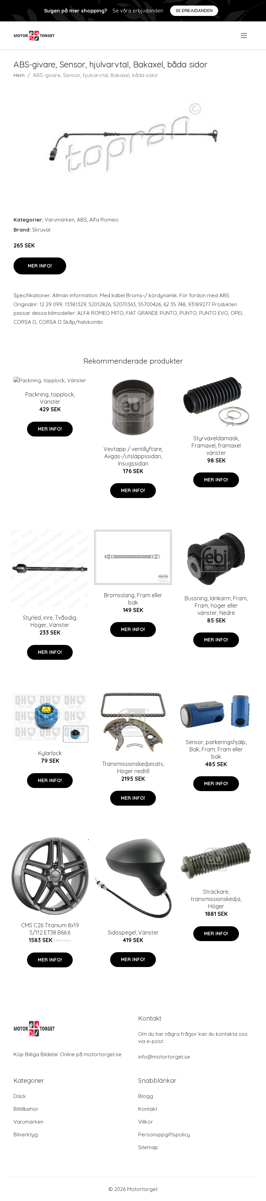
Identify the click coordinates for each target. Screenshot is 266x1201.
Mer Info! (40, 266)
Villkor (145, 1121)
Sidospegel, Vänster (133, 932)
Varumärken (59, 219)
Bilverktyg (26, 1134)
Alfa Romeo (103, 219)
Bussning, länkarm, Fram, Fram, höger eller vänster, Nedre (216, 605)
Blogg (145, 1096)
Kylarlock (50, 753)
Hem (19, 75)
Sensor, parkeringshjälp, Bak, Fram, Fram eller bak (216, 749)
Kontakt (147, 1109)
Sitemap (148, 1147)
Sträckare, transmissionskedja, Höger (216, 899)
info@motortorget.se (164, 1056)
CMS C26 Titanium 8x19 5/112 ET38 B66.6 (50, 929)
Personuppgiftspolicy (164, 1134)
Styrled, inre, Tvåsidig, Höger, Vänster (50, 621)
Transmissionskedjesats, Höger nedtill (133, 767)
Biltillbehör (26, 1109)
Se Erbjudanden (194, 10)
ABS (82, 219)
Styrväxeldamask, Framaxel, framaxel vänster (216, 445)
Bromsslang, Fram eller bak (133, 599)
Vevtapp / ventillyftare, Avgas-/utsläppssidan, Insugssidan (133, 456)
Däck (20, 1096)
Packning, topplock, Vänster (50, 398)
